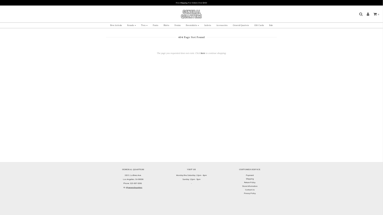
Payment (250, 175)
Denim (177, 25)
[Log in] (366, 14)
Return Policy (249, 182)
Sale (271, 25)
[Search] (359, 14)
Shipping (250, 179)
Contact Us (250, 190)
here (202, 53)
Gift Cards (259, 25)
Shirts (166, 25)
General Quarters (241, 25)
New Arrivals (116, 25)
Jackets (207, 25)
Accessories (222, 25)
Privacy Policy (250, 193)
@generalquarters (134, 187)
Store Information (249, 186)
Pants (155, 25)
